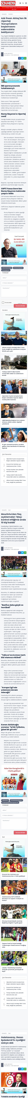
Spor (9, 510)
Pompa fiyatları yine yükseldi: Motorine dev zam (14, 8)
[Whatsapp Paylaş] (25, 58)
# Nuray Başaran (18, 268)
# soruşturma (6, 270)
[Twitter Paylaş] (22, 58)
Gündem (10, 14)
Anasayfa (4, 14)
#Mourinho (5, 800)
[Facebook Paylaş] (19, 58)
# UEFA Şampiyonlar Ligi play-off (10, 802)
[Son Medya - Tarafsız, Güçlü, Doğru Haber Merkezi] (8, 3)
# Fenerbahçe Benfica (16, 800)
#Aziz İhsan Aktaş (7, 268)
